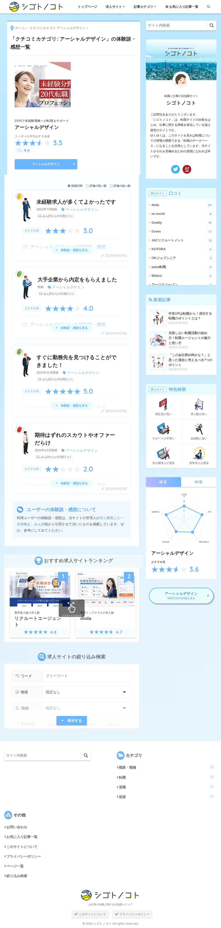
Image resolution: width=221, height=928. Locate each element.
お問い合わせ (16, 827)
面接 (166, 797)
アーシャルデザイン (46, 164)
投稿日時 (76, 185)
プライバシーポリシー (23, 856)
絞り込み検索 (16, 876)
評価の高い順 (98, 185)
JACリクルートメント (182, 240)
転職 (166, 777)
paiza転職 (182, 267)
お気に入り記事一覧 (183, 6)
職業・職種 (166, 767)
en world (182, 214)
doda (182, 205)
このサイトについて (22, 847)
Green (182, 232)
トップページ (87, 6)
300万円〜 (115, 725)
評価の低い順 (122, 185)
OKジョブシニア (182, 258)
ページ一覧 (15, 866)
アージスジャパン (182, 285)
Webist (182, 276)
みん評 (39, 524)
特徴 (199, 482)
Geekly (182, 223)
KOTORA (182, 249)
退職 (166, 787)
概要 (163, 482)
